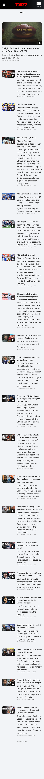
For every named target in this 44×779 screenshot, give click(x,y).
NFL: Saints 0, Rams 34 (26, 104)
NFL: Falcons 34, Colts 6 (26, 138)
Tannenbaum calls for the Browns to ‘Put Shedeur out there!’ (27, 545)
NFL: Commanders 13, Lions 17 (29, 194)
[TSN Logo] (21, 4)
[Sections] (4, 4)
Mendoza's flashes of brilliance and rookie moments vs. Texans (29, 574)
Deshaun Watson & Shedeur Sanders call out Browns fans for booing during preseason (28, 74)
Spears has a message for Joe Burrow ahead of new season (28, 477)
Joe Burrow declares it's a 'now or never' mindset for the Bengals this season (29, 600)
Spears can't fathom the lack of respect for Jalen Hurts (29, 626)
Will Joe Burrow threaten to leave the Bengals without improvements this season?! (28, 438)
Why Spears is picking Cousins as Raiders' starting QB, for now (29, 508)
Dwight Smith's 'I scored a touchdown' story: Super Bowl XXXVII (21, 49)
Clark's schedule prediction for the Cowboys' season (29, 358)
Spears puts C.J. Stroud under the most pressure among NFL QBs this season (28, 399)
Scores (39, 6)
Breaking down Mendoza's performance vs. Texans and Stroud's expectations (28, 710)
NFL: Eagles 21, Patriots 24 (27, 221)
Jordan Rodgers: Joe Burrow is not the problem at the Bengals (29, 681)
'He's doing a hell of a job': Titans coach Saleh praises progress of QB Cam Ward (27, 297)
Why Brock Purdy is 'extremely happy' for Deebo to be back (29, 336)
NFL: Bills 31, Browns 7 (26, 255)
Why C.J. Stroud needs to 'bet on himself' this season (29, 651)
